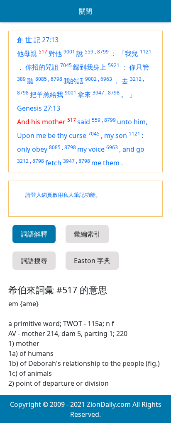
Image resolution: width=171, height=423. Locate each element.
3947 (98, 92)
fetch (53, 162)
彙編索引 (87, 234)
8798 (56, 78)
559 (89, 51)
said (83, 121)
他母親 (27, 53)
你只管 (139, 67)
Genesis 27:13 (38, 108)
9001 (69, 51)
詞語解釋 (34, 234)
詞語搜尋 (34, 260)
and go (133, 149)
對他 (55, 53)
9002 (91, 78)
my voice (91, 149)
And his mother (41, 121)
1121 (145, 51)
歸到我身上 (89, 67)
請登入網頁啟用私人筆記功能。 (63, 195)
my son (115, 135)
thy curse (71, 135)
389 (21, 78)
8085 (41, 78)
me (97, 162)
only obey (32, 149)
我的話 (73, 80)
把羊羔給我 (46, 94)
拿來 (84, 94)
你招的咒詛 (42, 67)
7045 (66, 65)
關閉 (85, 11)
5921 (114, 65)
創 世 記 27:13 (38, 39)
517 (43, 51)
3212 (136, 78)
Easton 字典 (92, 260)
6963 (106, 78)
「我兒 (128, 53)
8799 (103, 51)
